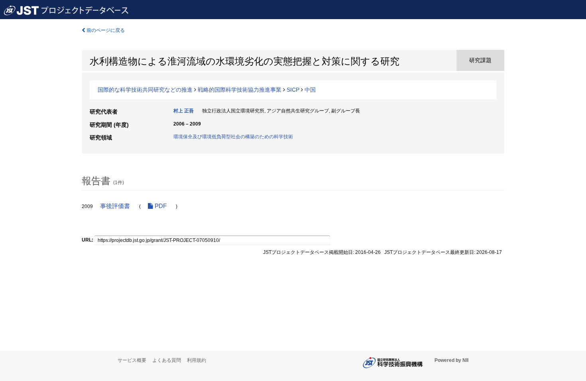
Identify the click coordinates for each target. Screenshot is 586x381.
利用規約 (196, 360)
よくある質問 (166, 360)
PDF (160, 206)
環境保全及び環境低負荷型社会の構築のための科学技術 (233, 136)
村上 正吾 (183, 111)
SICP (293, 89)
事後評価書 (115, 206)
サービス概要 (132, 360)
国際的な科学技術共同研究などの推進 (145, 89)
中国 (310, 89)
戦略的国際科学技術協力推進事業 (239, 89)
